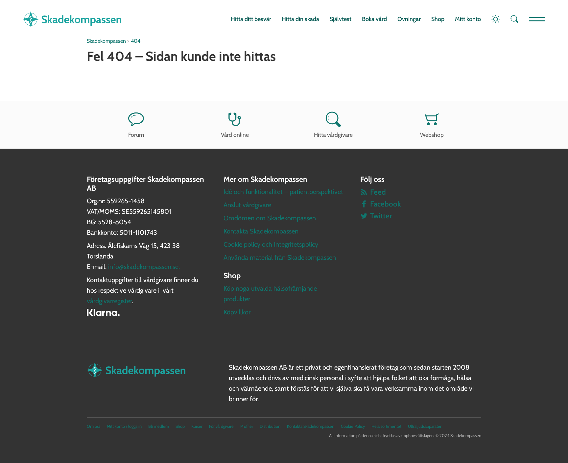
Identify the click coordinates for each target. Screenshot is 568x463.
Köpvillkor (237, 312)
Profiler (246, 426)
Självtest (340, 19)
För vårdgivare (221, 426)
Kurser (196, 426)
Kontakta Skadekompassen (261, 231)
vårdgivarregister (109, 301)
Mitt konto (468, 19)
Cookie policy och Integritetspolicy (271, 244)
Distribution (270, 426)
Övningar (409, 19)
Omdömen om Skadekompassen (270, 218)
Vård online (235, 134)
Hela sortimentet (386, 426)
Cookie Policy (353, 426)
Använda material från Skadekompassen (280, 257)
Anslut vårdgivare (247, 205)
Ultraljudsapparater (424, 426)
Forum (136, 134)
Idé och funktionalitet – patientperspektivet (283, 192)
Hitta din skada (300, 19)
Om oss (93, 426)
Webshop (432, 134)
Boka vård (374, 19)
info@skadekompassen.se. (144, 267)
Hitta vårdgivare (333, 134)
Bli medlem (158, 426)
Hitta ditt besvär (251, 19)
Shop (437, 19)
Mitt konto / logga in (124, 426)
